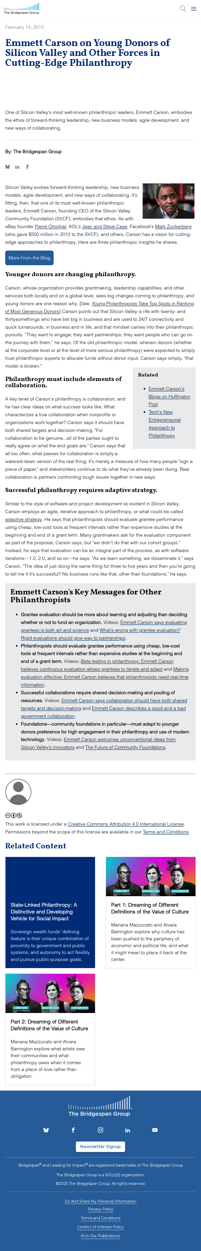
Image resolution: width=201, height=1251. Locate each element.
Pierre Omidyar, (51, 226)
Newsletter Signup (100, 1146)
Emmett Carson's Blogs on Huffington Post (169, 396)
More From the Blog (29, 258)
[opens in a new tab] (46, 1130)
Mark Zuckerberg (173, 226)
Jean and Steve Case (104, 226)
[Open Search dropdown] (183, 9)
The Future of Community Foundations (125, 747)
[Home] (22, 10)
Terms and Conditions (166, 832)
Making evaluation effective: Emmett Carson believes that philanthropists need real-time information (105, 677)
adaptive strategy (23, 519)
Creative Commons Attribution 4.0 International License (126, 824)
